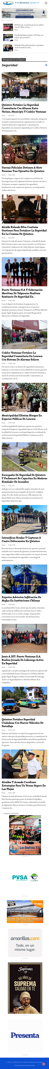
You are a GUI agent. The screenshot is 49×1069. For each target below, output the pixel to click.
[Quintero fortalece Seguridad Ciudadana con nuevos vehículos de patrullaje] (24, 701)
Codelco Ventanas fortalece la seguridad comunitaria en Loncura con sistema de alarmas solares (22, 356)
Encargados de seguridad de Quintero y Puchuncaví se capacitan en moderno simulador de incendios (24, 478)
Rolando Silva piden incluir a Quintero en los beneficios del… (29, 46)
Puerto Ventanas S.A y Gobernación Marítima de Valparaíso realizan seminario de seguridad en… (22, 293)
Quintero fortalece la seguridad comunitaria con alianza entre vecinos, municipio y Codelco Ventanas (24, 108)
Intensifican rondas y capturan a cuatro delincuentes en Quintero (21, 539)
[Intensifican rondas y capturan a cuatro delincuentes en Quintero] (24, 519)
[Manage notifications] (43, 1064)
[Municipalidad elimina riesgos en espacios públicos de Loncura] (24, 397)
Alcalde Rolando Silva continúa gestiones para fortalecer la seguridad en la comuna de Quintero (24, 230)
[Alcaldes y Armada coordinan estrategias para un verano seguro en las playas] (24, 764)
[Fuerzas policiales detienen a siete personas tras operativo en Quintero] (24, 149)
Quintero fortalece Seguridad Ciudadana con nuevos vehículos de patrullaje (22, 723)
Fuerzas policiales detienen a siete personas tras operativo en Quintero (23, 169)
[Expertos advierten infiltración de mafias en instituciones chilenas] (24, 579)
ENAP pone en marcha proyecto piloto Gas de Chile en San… (29, 26)
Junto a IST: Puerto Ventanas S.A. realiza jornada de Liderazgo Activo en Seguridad (23, 660)
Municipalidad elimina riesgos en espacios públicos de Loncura (22, 417)
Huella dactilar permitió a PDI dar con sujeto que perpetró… (28, 36)
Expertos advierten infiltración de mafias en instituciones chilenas (21, 599)
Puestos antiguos (11, 813)
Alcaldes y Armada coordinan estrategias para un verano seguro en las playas (24, 786)
